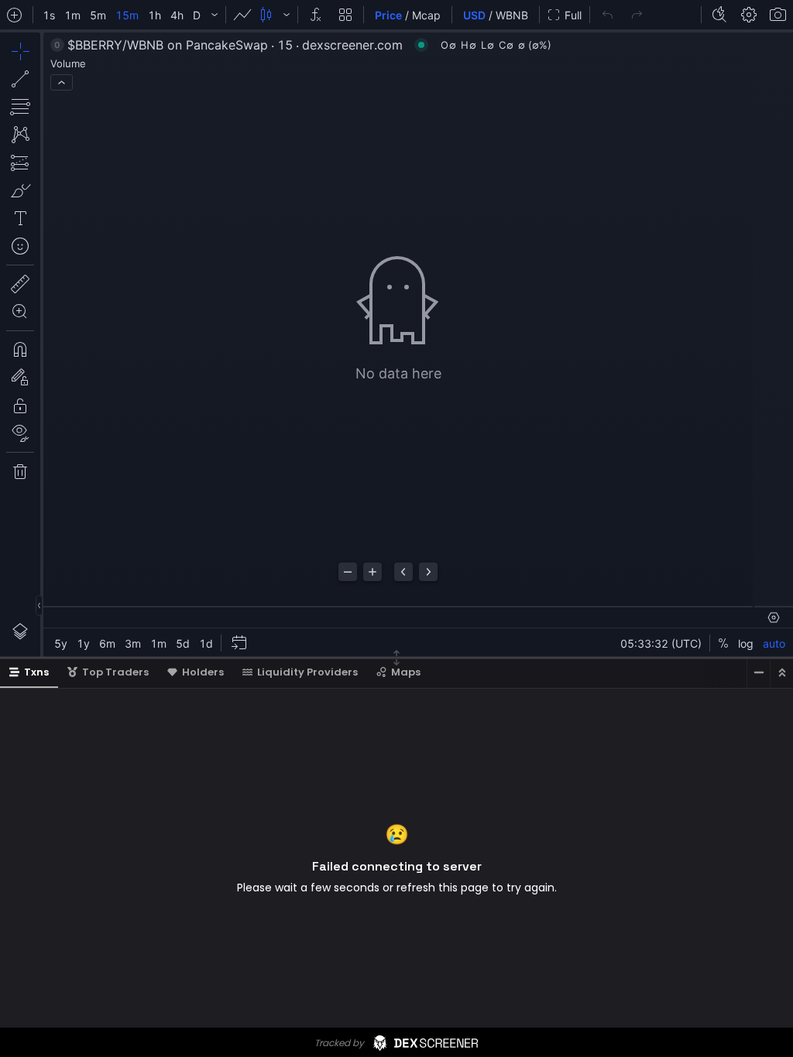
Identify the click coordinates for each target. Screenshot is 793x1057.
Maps (406, 672)
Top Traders (115, 672)
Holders (203, 672)
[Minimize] (758, 673)
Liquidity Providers (307, 672)
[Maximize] (781, 673)
